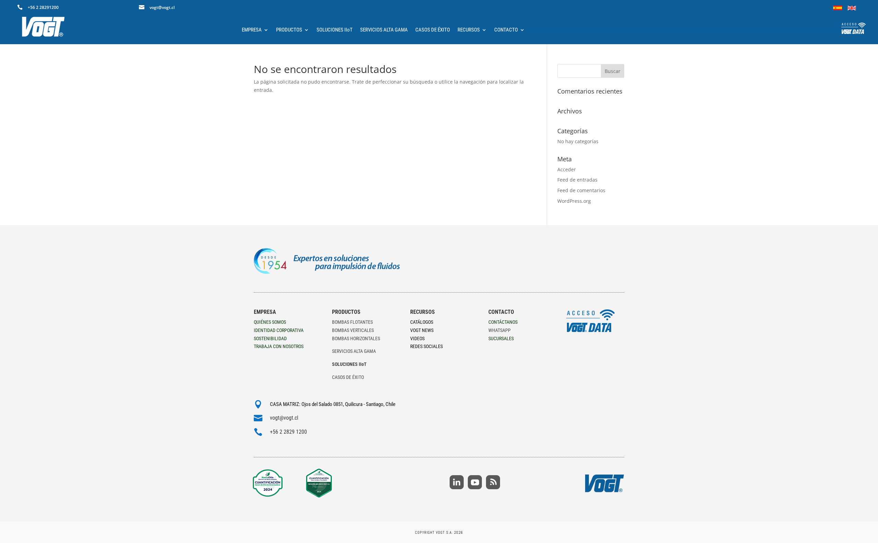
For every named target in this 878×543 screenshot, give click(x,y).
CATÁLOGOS (421, 322)
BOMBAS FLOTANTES (352, 322)
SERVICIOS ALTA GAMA (384, 30)
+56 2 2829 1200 (288, 432)
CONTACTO (506, 30)
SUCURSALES (501, 338)
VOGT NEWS (422, 330)
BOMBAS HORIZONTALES (356, 338)
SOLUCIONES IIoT (335, 30)
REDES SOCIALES (426, 346)
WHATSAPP (499, 330)
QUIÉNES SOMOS (270, 322)
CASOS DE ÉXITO (432, 30)
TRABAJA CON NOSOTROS (279, 346)
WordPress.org (574, 201)
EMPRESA (252, 30)
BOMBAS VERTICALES (353, 330)
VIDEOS (417, 338)
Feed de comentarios (581, 190)
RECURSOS (469, 30)
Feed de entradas (577, 179)
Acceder (566, 169)
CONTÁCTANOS (503, 322)
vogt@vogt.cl (284, 418)
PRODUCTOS (289, 30)
